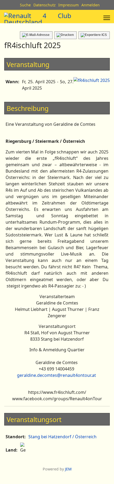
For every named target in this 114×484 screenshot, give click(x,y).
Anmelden (90, 4)
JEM (68, 469)
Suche (25, 4)
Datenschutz (44, 4)
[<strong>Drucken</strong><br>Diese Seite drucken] (65, 35)
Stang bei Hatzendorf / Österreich (62, 437)
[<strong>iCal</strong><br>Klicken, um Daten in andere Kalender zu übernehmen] (94, 35)
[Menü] (106, 18)
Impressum (68, 4)
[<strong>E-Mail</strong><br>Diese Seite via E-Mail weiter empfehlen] (36, 35)
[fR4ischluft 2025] (91, 80)
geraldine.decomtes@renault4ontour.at (56, 375)
